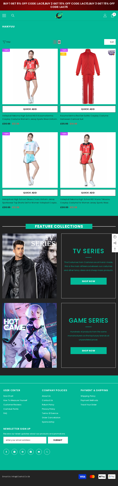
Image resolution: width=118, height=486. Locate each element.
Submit (58, 440)
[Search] (13, 15)
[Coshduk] (29, 266)
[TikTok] (31, 452)
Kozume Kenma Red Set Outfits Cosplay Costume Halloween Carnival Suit (84, 117)
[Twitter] (47, 452)
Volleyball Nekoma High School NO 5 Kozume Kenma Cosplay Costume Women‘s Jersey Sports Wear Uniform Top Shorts (29, 117)
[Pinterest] (23, 452)
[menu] (4, 15)
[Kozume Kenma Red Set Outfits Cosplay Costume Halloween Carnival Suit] (88, 76)
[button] (55, 42)
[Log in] (105, 15)
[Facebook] (6, 452)
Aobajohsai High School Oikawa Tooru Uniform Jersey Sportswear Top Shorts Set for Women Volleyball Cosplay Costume (30, 201)
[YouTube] (39, 452)
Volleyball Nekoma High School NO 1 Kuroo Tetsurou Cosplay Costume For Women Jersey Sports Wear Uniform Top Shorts (85, 201)
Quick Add (30, 109)
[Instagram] (14, 452)
